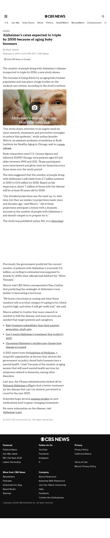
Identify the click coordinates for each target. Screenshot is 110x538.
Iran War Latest (10, 454)
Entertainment (94, 22)
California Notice (83, 454)
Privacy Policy (81, 450)
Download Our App (12, 485)
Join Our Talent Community (52, 485)
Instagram (44, 458)
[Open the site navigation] (21, 16)
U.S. (7, 22)
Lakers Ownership (12, 462)
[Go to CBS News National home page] (55, 16)
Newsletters (9, 477)
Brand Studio (9, 489)
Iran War (15, 22)
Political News (10, 450)
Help (41, 489)
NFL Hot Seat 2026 (12, 458)
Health (6, 31)
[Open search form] (103, 16)
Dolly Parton (28, 22)
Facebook (44, 454)
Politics (49, 22)
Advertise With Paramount (52, 481)
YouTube (43, 450)
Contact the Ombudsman (51, 497)
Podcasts (7, 481)
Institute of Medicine (42, 352)
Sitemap (7, 493)
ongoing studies (40, 399)
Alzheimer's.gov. (12, 412)
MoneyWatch (78, 22)
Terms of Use (81, 462)
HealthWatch (62, 22)
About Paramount (47, 477)
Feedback (44, 493)
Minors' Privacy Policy (85, 466)
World (40, 22)
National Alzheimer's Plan (18, 385)
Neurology (57, 221)
